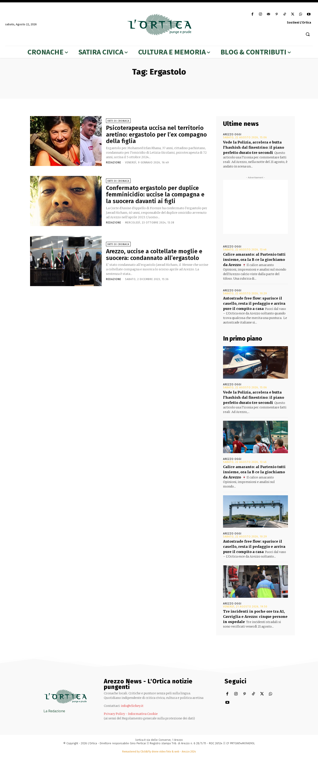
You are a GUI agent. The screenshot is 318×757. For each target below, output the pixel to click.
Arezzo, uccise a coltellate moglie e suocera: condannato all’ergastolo (154, 254)
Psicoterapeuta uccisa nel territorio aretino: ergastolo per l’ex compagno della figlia (156, 134)
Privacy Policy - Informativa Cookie (131, 714)
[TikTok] (284, 14)
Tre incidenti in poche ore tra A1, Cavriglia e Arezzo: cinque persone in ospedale (255, 616)
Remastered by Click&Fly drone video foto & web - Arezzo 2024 (159, 751)
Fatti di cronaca (118, 121)
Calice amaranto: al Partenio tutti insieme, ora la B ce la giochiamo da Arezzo (254, 259)
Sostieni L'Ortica (299, 22)
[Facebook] (252, 14)
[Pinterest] (276, 14)
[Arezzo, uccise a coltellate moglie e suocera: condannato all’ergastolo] (66, 261)
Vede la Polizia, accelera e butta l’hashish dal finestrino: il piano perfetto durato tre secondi (253, 147)
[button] (307, 34)
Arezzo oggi (232, 134)
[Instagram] (260, 14)
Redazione (113, 162)
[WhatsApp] (301, 14)
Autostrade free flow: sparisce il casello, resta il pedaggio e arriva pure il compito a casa (254, 303)
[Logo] (159, 24)
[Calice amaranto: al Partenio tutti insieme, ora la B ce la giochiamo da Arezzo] (255, 437)
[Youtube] (309, 14)
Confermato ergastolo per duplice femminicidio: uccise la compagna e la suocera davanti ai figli (155, 194)
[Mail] (268, 14)
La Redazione (54, 711)
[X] (293, 14)
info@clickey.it (132, 706)
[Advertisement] (255, 207)
